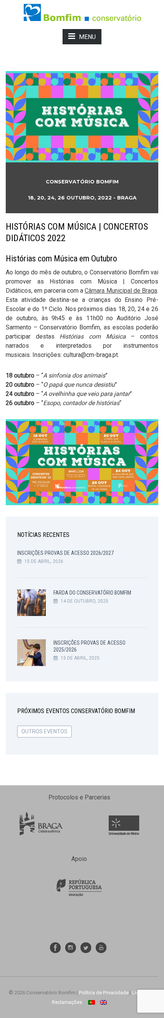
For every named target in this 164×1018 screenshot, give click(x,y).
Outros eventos (44, 731)
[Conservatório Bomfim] (82, 12)
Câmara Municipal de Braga (121, 290)
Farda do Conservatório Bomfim (92, 593)
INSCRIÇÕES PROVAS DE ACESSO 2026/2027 (65, 553)
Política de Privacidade (104, 992)
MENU (87, 37)
